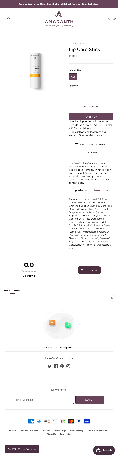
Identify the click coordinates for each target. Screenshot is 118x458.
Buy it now (90, 117)
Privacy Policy (76, 430)
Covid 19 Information (97, 430)
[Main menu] (3, 19)
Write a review (89, 270)
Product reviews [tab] (13, 290)
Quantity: (73, 85)
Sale (69, 434)
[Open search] (8, 19)
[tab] (79, 190)
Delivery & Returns (29, 430)
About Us (51, 434)
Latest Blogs (59, 430)
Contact (46, 430)
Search (12, 430)
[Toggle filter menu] (111, 297)
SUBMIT (90, 400)
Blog (61, 434)
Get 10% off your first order (22, 449)
